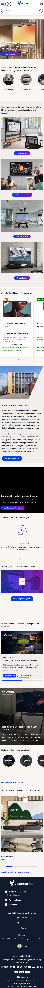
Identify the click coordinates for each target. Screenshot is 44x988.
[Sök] (40, 10)
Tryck (34, 981)
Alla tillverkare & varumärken (12, 782)
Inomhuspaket (24, 676)
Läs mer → (5, 859)
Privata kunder (22, 278)
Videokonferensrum (8, 856)
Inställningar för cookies (22, 984)
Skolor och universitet (22, 195)
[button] (18, 359)
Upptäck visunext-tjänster (13, 508)
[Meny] (3, 4)
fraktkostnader (32, 987)
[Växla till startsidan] (22, 4)
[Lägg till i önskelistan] (29, 300)
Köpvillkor (9, 981)
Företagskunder (22, 153)
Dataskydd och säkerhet (23, 981)
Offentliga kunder (22, 236)
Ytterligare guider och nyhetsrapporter (15, 872)
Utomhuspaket (10, 676)
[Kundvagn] (41, 4)
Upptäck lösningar (10, 54)
